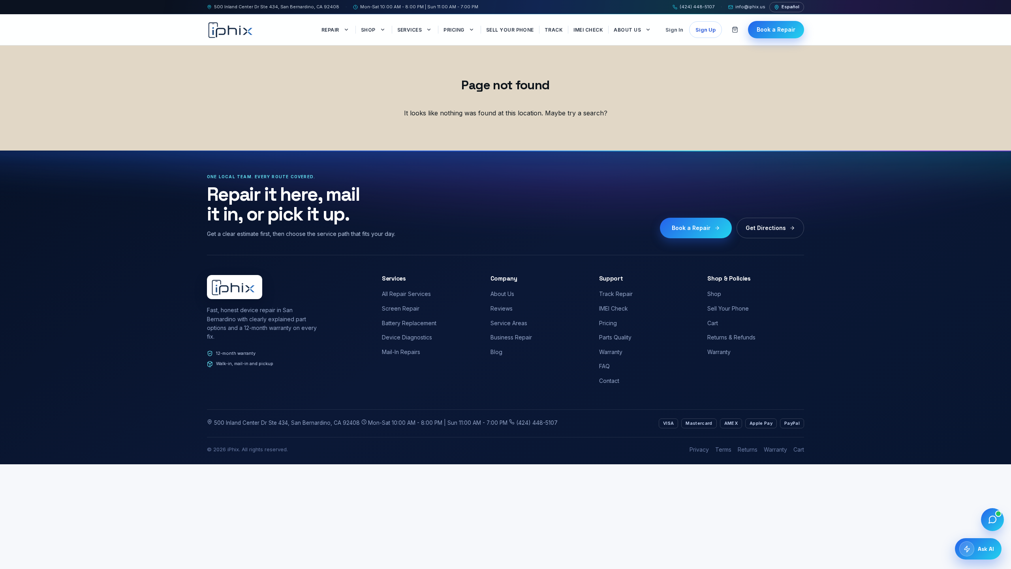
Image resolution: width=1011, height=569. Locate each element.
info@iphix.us (750, 6)
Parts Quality (615, 337)
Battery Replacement (409, 323)
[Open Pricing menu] (472, 29)
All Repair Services (406, 293)
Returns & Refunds (731, 337)
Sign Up (705, 29)
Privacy (699, 449)
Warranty (610, 352)
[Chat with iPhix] (992, 519)
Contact (609, 380)
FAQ (604, 366)
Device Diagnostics (407, 337)
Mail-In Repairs (401, 352)
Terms (723, 449)
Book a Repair (776, 29)
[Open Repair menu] (347, 29)
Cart (712, 323)
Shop (368, 30)
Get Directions (766, 227)
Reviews (501, 308)
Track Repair (616, 293)
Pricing (453, 30)
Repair (330, 30)
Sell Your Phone (510, 30)
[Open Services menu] (429, 29)
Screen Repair (400, 308)
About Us (627, 30)
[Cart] (735, 30)
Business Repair (511, 337)
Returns (747, 449)
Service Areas (508, 323)
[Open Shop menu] (383, 29)
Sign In (674, 29)
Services (409, 30)
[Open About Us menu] (649, 29)
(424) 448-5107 (697, 6)
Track (554, 30)
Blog (496, 352)
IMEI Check (588, 30)
